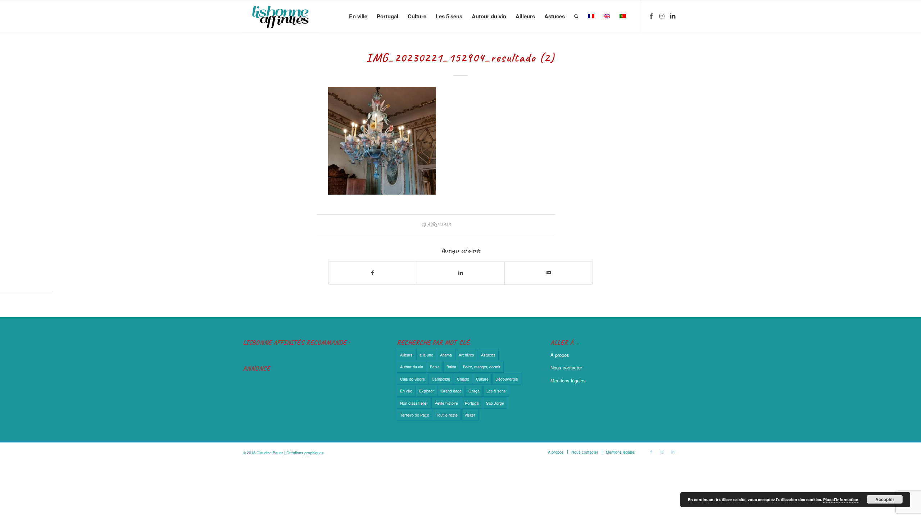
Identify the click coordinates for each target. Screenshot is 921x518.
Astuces (488, 355)
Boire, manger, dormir (481, 366)
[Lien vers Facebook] (651, 15)
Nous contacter (566, 367)
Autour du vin (411, 366)
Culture (482, 379)
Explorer (426, 391)
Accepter (884, 499)
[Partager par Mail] (549, 273)
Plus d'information (840, 499)
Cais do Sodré (412, 379)
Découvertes (506, 379)
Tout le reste (447, 415)
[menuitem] (358, 16)
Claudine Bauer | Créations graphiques (290, 452)
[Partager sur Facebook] (372, 273)
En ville (406, 391)
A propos (559, 354)
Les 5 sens (496, 391)
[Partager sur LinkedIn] (461, 273)
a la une (426, 355)
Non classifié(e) (414, 403)
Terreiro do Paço (414, 415)
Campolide (441, 379)
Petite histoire (446, 403)
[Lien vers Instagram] (662, 15)
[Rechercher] (576, 16)
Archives (466, 355)
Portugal (472, 403)
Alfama (446, 355)
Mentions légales (568, 380)
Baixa (435, 366)
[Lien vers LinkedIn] (672, 15)
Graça (474, 391)
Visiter (469, 415)
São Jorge (495, 403)
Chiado (463, 379)
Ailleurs (406, 355)
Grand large (451, 391)
